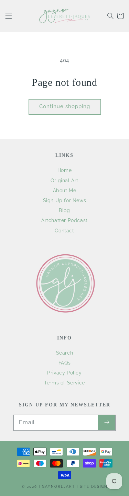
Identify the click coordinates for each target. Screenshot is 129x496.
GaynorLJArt (58, 486)
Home (64, 170)
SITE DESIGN (94, 486)
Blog (64, 210)
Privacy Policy (64, 373)
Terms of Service (64, 382)
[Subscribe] (106, 422)
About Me (64, 190)
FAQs (64, 363)
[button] (8, 15)
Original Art (64, 180)
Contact (64, 230)
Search (64, 353)
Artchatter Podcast (64, 220)
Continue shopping (64, 106)
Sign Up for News (64, 200)
